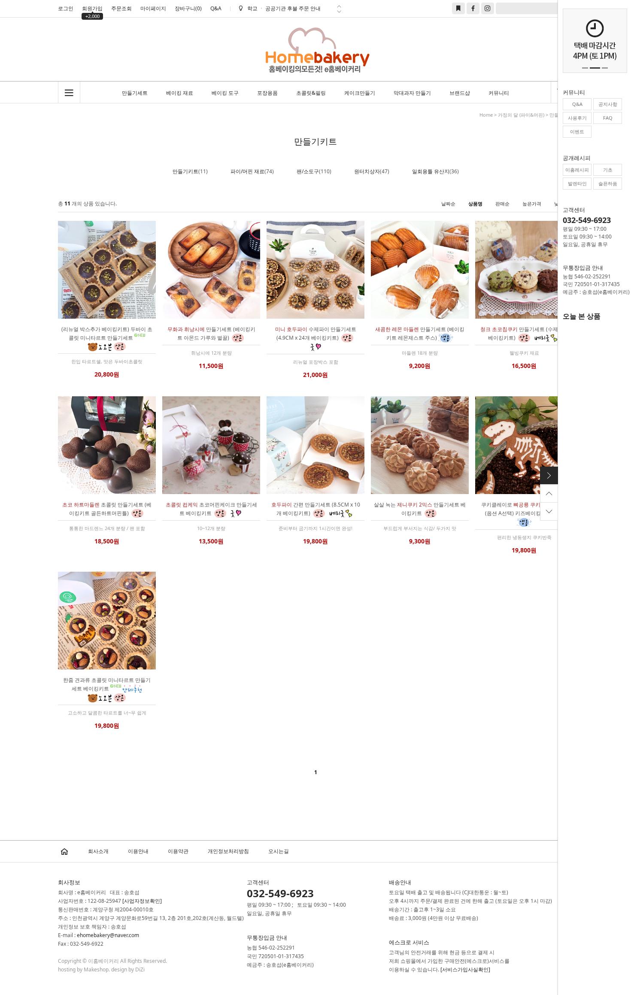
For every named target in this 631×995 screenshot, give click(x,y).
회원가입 (92, 9)
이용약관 (178, 851)
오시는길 (278, 851)
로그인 (65, 8)
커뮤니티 (498, 92)
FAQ (608, 118)
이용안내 (138, 851)
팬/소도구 (308, 171)
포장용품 (267, 92)
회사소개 (98, 851)
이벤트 (577, 131)
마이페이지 (153, 8)
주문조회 (121, 8)
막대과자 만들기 (412, 92)
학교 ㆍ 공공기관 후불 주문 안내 (284, 8)
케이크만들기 (359, 92)
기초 (608, 169)
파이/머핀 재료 (247, 171)
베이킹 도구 (225, 92)
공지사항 (607, 104)
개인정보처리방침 (228, 851)
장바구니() (188, 8)
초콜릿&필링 (311, 92)
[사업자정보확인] (142, 901)
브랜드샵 (459, 92)
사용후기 (577, 118)
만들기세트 (135, 92)
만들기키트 (185, 171)
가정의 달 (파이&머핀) (521, 115)
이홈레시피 (577, 169)
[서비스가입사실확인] (465, 969)
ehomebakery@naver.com (108, 935)
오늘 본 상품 (582, 316)
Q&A (215, 8)
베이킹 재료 (179, 92)
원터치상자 (367, 171)
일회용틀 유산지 (430, 171)
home (486, 115)
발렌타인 (577, 183)
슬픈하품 (607, 183)
